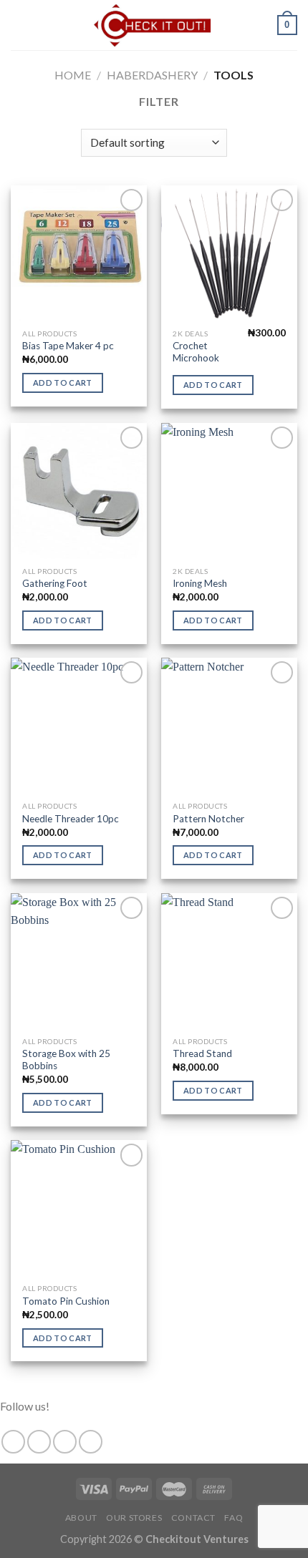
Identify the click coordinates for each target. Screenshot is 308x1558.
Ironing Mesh (200, 583)
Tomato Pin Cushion (66, 1301)
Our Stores (134, 1517)
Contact (193, 1517)
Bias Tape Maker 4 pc (68, 345)
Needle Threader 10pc (70, 818)
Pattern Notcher (208, 818)
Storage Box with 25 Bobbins (66, 1060)
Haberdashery (152, 75)
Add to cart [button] (62, 382)
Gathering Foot (54, 583)
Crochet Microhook (196, 352)
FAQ (233, 1517)
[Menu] (19, 24)
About (81, 1517)
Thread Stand (202, 1053)
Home (72, 75)
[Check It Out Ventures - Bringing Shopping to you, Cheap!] (152, 25)
